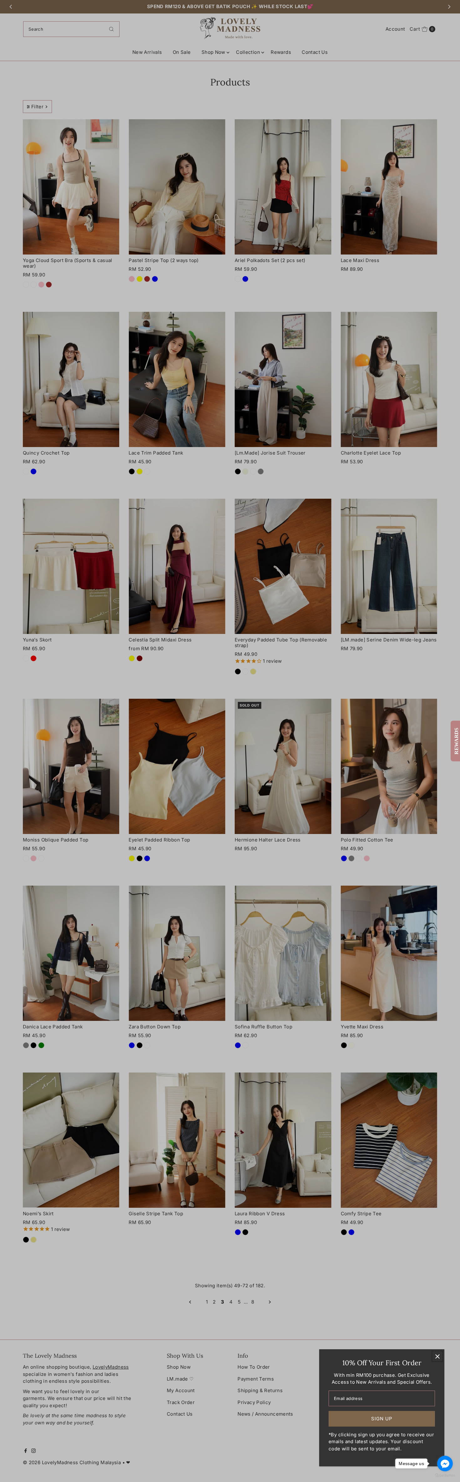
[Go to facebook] (445, 1463)
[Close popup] (437, 1356)
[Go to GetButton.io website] (445, 1476)
